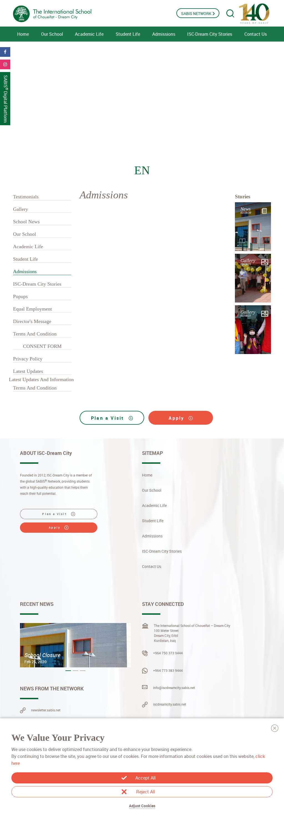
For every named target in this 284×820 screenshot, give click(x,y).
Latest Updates (28, 371)
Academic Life (89, 34)
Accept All (145, 778)
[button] (68, 670)
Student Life (128, 34)
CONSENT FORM (42, 346)
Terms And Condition (35, 334)
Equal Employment (32, 309)
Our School (52, 34)
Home (23, 34)
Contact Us (255, 34)
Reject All (145, 792)
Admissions (163, 34)
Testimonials (26, 196)
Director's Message (32, 321)
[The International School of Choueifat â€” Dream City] (64, 14)
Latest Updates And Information (41, 379)
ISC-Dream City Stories (209, 34)
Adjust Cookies (142, 805)
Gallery (20, 209)
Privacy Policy (27, 359)
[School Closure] (75, 645)
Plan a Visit (108, 418)
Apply (177, 418)
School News (26, 221)
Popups (20, 296)
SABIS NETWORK (196, 13)
